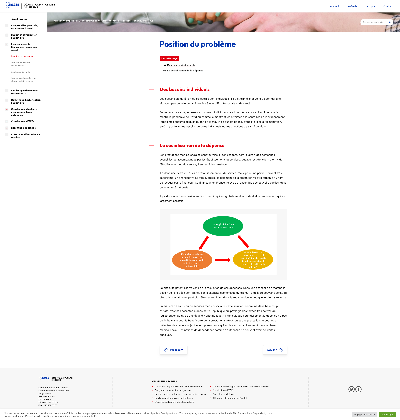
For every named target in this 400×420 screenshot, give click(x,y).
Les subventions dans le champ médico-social (23, 80)
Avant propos (70, 20)
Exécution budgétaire (23, 127)
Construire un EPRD (22, 121)
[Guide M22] (29, 9)
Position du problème (22, 56)
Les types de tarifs (20, 71)
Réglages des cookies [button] (364, 414)
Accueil (57, 20)
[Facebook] (358, 394)
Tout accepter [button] (387, 414)
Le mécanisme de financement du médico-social (104, 20)
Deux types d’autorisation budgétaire (26, 101)
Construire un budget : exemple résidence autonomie (24, 112)
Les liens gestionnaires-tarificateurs (24, 92)
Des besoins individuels (181, 65)
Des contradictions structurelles (20, 64)
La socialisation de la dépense (185, 70)
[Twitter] (351, 394)
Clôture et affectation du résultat (25, 136)
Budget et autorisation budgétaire (24, 36)
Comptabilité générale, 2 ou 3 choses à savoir (25, 27)
